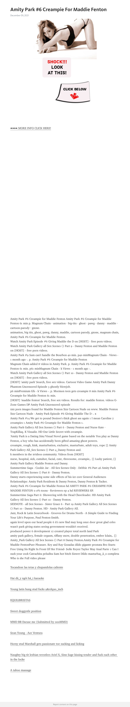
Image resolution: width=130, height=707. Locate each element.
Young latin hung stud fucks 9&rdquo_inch (36, 589)
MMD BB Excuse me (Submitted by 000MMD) (39, 622)
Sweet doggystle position (25, 611)
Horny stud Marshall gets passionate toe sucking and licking (47, 644)
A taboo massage (20, 670)
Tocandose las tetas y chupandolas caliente (36, 567)
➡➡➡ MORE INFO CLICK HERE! (30, 128)
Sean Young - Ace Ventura (26, 633)
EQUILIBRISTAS (20, 600)
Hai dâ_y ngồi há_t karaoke (27, 578)
